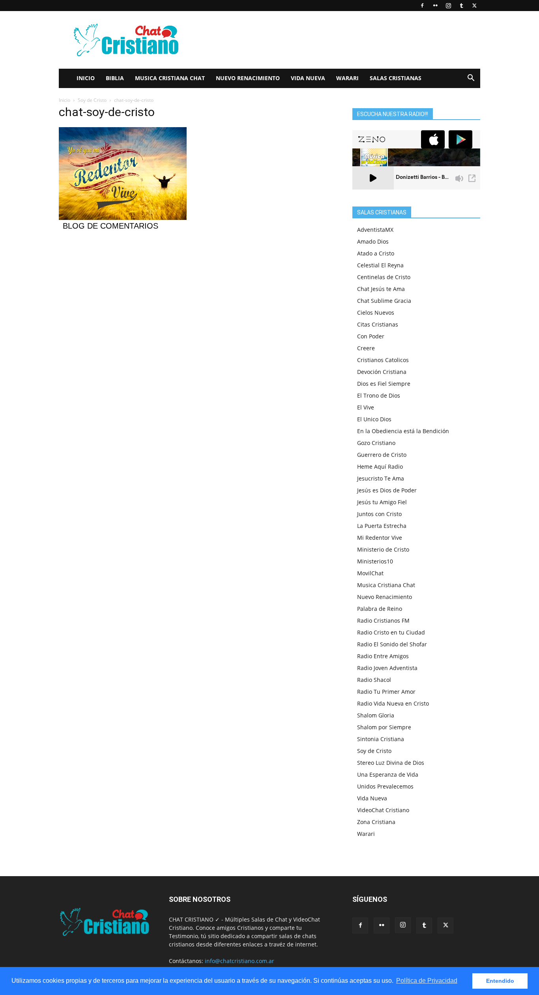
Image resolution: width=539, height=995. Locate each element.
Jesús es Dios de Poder (387, 490)
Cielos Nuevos (375, 312)
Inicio (86, 78)
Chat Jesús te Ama (381, 289)
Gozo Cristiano (376, 443)
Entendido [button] (500, 981)
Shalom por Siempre (384, 727)
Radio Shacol (374, 679)
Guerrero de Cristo (381, 454)
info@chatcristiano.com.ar (239, 961)
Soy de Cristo (92, 100)
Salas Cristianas (395, 78)
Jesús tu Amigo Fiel (382, 502)
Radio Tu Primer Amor (386, 691)
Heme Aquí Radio (380, 466)
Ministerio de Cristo (383, 549)
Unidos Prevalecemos (385, 786)
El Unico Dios (374, 419)
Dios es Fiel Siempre (383, 383)
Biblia (115, 78)
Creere (366, 348)
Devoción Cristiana (381, 371)
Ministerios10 (375, 561)
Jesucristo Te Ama (380, 478)
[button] (470, 79)
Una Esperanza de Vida (387, 774)
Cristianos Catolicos (383, 360)
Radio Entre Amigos (383, 656)
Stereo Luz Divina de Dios (390, 762)
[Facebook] (422, 5)
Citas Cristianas (377, 324)
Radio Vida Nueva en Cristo (393, 703)
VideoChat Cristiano (383, 810)
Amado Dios (373, 241)
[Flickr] (435, 5)
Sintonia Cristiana (380, 739)
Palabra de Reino (379, 608)
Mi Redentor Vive (379, 537)
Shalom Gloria (375, 715)
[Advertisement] (336, 40)
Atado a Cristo (375, 253)
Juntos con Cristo (379, 514)
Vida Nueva (308, 78)
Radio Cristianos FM (383, 620)
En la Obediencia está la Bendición (403, 431)
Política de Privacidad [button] (426, 980)
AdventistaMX (375, 229)
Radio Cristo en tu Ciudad (391, 632)
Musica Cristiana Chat (170, 78)
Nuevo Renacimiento (248, 78)
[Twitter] (474, 5)
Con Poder (370, 336)
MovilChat (370, 573)
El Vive (365, 407)
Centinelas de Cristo (383, 277)
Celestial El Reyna (380, 265)
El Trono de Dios (378, 395)
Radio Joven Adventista (387, 668)
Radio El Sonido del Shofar (392, 644)
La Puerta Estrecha (381, 525)
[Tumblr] (461, 5)
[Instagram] (448, 5)
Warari (347, 78)
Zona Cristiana (376, 822)
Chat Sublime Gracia (384, 300)
